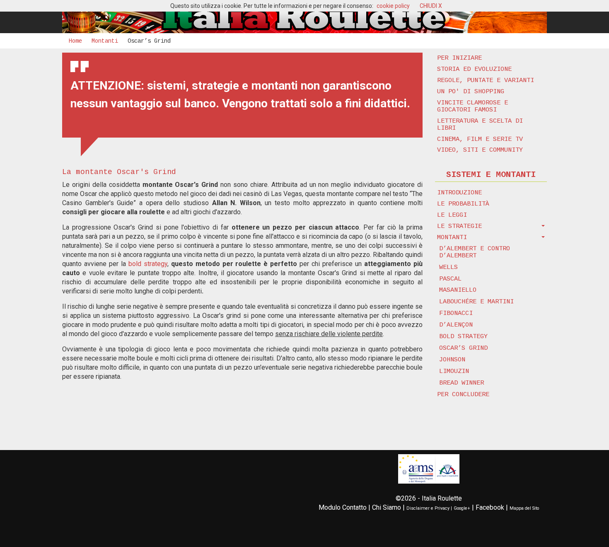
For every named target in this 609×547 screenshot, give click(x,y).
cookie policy (393, 5)
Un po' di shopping (470, 91)
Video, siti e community (480, 150)
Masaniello (457, 290)
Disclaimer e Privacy (428, 508)
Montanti (105, 41)
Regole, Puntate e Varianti (485, 80)
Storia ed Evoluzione (474, 69)
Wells (448, 267)
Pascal (450, 279)
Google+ (462, 508)
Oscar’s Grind (463, 348)
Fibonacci (456, 313)
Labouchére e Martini (476, 301)
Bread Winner (461, 383)
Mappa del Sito (524, 508)
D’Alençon (456, 325)
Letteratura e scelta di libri (480, 124)
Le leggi (452, 215)
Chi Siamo (386, 507)
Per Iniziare (459, 58)
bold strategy (147, 264)
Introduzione (459, 192)
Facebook (490, 507)
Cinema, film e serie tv (480, 139)
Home (75, 41)
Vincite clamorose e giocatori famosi (472, 106)
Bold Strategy (463, 336)
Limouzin (454, 371)
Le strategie (459, 226)
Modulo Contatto (343, 507)
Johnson (452, 359)
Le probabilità (463, 204)
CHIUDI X (431, 5)
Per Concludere (463, 394)
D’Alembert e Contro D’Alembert (474, 252)
